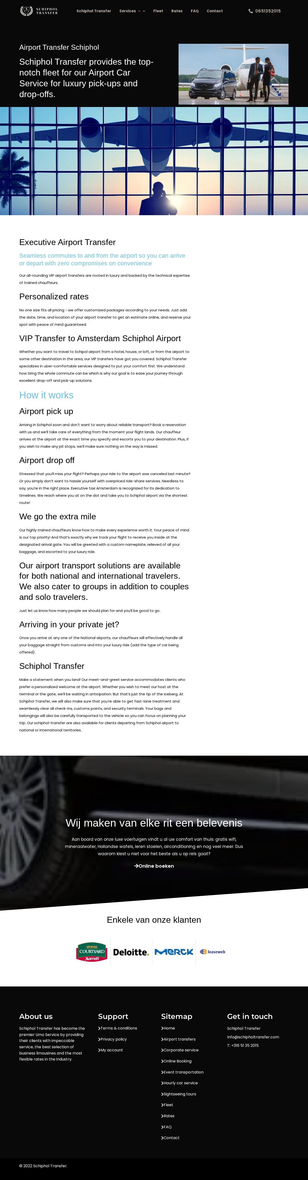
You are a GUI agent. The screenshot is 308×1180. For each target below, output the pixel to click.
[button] (138, 11)
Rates (177, 10)
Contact (215, 10)
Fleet (158, 10)
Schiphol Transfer (94, 10)
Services (127, 10)
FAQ (195, 10)
